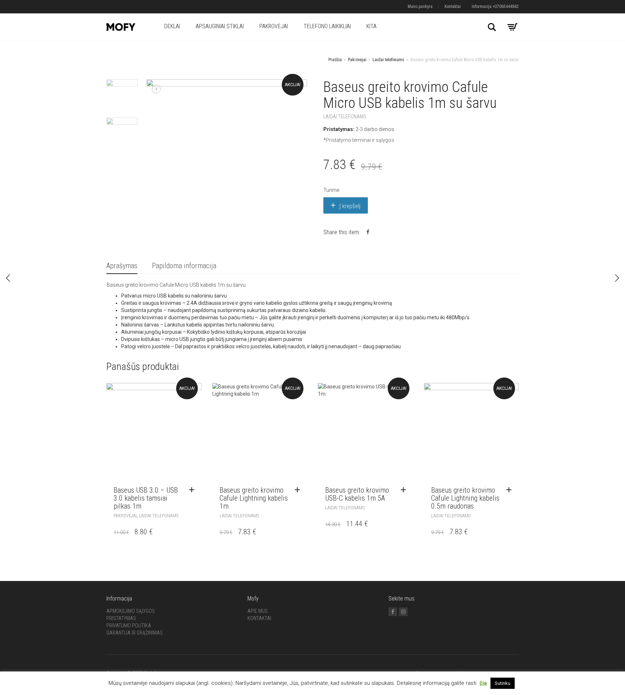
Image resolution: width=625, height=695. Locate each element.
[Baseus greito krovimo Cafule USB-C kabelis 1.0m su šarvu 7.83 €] (617, 278)
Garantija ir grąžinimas (134, 633)
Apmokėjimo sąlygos (130, 611)
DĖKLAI (172, 26)
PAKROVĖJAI (273, 26)
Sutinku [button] (502, 683)
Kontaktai (453, 6)
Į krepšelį (350, 206)
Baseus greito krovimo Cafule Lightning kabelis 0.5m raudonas (465, 498)
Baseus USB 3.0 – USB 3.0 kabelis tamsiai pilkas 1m (146, 498)
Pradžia (335, 59)
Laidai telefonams (388, 59)
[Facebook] (392, 611)
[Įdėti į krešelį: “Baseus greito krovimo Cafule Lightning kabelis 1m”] (299, 490)
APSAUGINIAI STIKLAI (220, 26)
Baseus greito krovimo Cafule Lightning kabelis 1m (254, 498)
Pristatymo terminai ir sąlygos (360, 140)
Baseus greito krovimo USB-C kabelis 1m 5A (357, 494)
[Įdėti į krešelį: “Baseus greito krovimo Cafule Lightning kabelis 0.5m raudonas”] (510, 490)
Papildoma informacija (184, 265)
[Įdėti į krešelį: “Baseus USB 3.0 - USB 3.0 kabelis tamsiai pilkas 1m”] (193, 490)
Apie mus (257, 611)
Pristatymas (121, 618)
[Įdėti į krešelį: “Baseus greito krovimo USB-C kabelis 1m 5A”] (405, 490)
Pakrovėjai (357, 59)
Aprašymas (121, 265)
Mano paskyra (420, 6)
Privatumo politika (128, 625)
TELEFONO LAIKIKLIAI (327, 26)
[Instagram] (403, 611)
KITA (371, 26)
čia (483, 683)
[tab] (121, 266)
